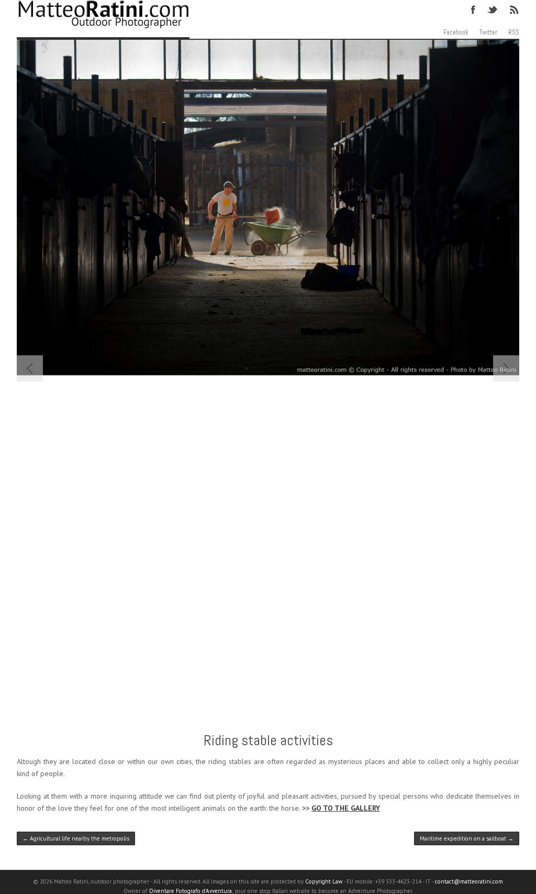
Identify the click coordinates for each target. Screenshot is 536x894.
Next (506, 368)
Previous (30, 368)
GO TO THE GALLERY (345, 808)
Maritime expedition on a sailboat (466, 838)
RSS (513, 9)
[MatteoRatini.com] (103, 20)
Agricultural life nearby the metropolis (76, 838)
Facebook (473, 9)
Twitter (493, 9)
